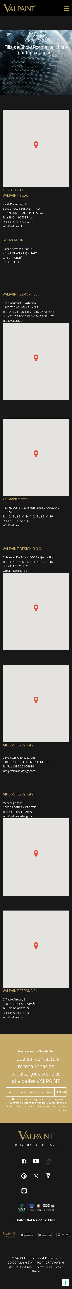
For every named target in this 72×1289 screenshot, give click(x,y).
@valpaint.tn (13, 525)
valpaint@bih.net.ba (15, 570)
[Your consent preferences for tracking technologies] (65, 1282)
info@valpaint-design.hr (17, 816)
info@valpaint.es (13, 1017)
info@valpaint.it (12, 226)
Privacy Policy (43, 1267)
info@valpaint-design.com (19, 771)
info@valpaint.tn (13, 320)
